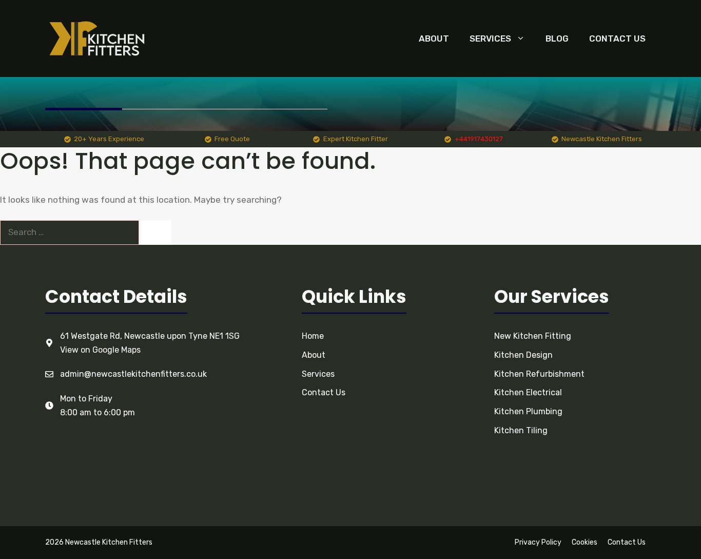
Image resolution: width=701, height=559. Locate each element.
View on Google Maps (100, 350)
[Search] (156, 232)
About (434, 38)
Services (490, 38)
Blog (557, 38)
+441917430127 (479, 139)
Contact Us (617, 38)
